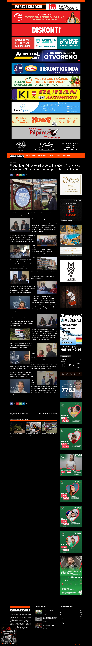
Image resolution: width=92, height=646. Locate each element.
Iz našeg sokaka (42, 155)
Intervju (58, 155)
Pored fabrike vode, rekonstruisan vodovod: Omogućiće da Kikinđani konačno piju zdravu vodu (47, 413)
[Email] (27, 175)
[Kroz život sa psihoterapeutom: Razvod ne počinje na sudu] (33, 427)
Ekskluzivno (66, 155)
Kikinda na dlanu (28, 0)
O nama (34, 0)
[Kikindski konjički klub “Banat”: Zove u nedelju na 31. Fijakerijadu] (49, 427)
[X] (14, 175)
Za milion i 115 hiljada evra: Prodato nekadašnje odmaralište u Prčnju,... (50, 612)
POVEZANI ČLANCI (15, 419)
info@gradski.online (22, 633)
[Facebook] (79, 1)
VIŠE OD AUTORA (24, 419)
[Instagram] (81, 1)
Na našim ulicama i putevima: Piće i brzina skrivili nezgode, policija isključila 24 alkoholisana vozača (20, 413)
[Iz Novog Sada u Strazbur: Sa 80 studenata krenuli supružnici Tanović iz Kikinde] (38, 625)
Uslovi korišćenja (74, 644)
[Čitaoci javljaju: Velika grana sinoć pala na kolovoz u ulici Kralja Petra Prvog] (17, 427)
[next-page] (13, 439)
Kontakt (38, 0)
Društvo (14, 162)
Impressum (68, 644)
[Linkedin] (23, 175)
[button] (80, 155)
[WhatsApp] (20, 175)
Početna (28, 155)
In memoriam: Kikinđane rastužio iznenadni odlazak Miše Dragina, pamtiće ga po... (50, 618)
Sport (51, 155)
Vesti (33, 155)
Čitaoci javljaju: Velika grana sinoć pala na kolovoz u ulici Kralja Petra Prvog (16, 435)
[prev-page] (11, 439)
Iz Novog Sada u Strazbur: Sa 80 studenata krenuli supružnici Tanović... (50, 625)
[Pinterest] (17, 175)
